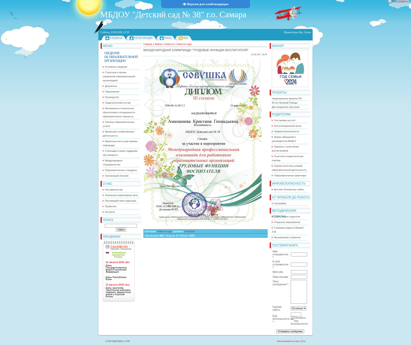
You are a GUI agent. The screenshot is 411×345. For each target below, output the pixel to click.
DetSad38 (189, 231)
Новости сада (183, 44)
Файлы (158, 44)
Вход (167, 38)
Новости (169, 44)
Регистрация (143, 38)
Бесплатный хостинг (288, 341)
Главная (116, 38)
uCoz (303, 341)
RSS (185, 38)
